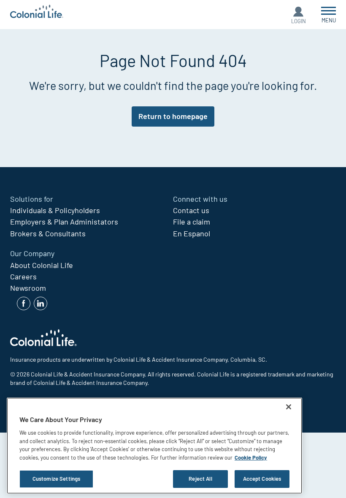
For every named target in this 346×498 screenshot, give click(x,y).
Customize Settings (56, 478)
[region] (154, 446)
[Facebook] (23, 303)
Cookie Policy (251, 457)
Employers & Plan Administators (64, 221)
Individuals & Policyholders (55, 210)
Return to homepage (173, 116)
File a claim (191, 221)
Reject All (200, 478)
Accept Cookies (262, 478)
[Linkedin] (40, 303)
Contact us (191, 210)
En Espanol (191, 233)
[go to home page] (36, 12)
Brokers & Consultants (48, 233)
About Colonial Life (41, 265)
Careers (23, 276)
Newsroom (28, 287)
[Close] (288, 407)
